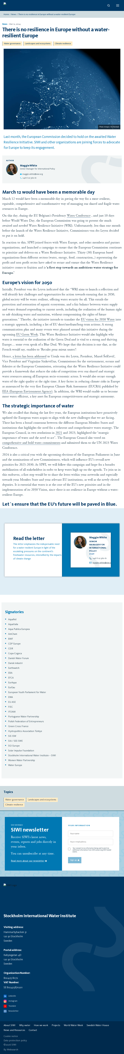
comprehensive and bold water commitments (31, 443)
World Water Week (73, 1025)
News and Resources (14, 1030)
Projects (56, 1025)
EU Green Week (27, 334)
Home (6, 14)
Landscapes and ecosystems (38, 44)
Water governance (12, 44)
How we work (41, 1025)
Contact (33, 1030)
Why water (24, 1025)
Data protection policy (15, 1040)
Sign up (73, 860)
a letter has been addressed (29, 356)
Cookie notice (11, 1036)
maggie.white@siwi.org (32, 174)
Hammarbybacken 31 (15, 932)
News (13, 14)
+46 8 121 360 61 (29, 178)
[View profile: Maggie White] (91, 550)
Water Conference (78, 215)
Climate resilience (63, 44)
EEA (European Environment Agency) (27, 391)
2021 (58, 433)
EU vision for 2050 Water (98, 319)
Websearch (12, 1050)
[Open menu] (117, 5)
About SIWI (10, 1025)
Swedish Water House (98, 1025)
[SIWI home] (62, 886)
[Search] (108, 5)
